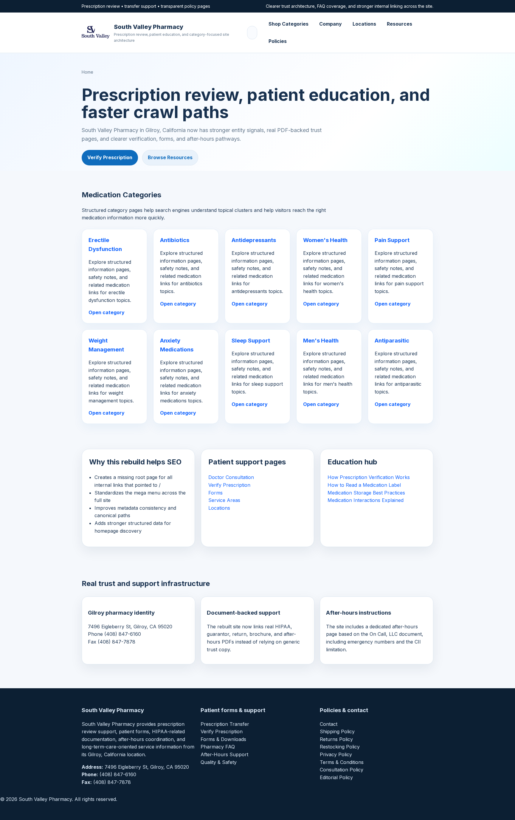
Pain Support (392, 240)
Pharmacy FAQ (218, 747)
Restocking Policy (340, 747)
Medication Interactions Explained (366, 500)
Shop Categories (288, 24)
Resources (399, 24)
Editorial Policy (336, 777)
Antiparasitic (392, 340)
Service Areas (224, 500)
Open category (107, 312)
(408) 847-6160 (118, 774)
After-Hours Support (224, 754)
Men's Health (321, 340)
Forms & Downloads (223, 739)
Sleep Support (251, 340)
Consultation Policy (341, 770)
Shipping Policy (337, 731)
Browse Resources (170, 157)
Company (330, 24)
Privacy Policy (336, 754)
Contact (328, 724)
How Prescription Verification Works (369, 477)
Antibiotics (174, 240)
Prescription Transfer (225, 724)
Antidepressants (254, 240)
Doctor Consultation (231, 477)
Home (87, 72)
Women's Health (325, 240)
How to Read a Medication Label (364, 485)
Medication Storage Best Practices (366, 493)
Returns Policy (336, 739)
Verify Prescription (109, 157)
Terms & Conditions (342, 762)
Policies (278, 41)
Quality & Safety (219, 762)
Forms (215, 493)
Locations (364, 24)
